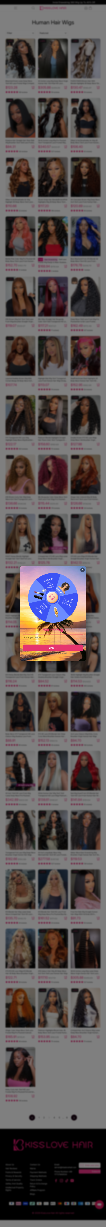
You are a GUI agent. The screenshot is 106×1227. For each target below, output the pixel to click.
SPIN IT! (53, 647)
